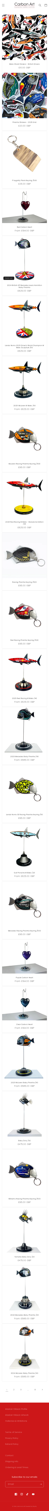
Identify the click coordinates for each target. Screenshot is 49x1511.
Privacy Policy (11, 1438)
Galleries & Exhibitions (16, 1421)
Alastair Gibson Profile (16, 1409)
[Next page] (42, 1390)
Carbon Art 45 (21, 1506)
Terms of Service (13, 1432)
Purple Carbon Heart (24, 978)
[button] (3, 5)
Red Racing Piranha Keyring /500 (24, 640)
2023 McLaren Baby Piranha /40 (24, 1083)
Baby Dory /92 (24, 1141)
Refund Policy (11, 1444)
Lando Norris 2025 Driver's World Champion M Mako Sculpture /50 (24, 346)
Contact (9, 1455)
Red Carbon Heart (24, 227)
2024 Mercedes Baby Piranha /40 (24, 1315)
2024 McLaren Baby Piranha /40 (24, 1373)
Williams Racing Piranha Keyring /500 (24, 1199)
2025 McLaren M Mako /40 (24, 406)
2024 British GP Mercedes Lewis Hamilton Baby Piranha (24, 286)
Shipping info (11, 1461)
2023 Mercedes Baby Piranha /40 (24, 757)
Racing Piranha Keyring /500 (24, 582)
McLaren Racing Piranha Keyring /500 (24, 464)
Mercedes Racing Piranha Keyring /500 (24, 931)
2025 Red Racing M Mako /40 (24, 698)
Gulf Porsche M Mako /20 (24, 873)
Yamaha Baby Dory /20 (25, 1257)
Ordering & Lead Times (16, 1467)
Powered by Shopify (31, 1506)
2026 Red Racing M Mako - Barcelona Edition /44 (24, 523)
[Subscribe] (41, 1484)
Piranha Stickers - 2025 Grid (24, 122)
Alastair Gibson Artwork (16, 1415)
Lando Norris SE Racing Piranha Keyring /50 (24, 815)
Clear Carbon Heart (24, 1024)
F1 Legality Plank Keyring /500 (24, 180)
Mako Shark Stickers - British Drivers (24, 64)
